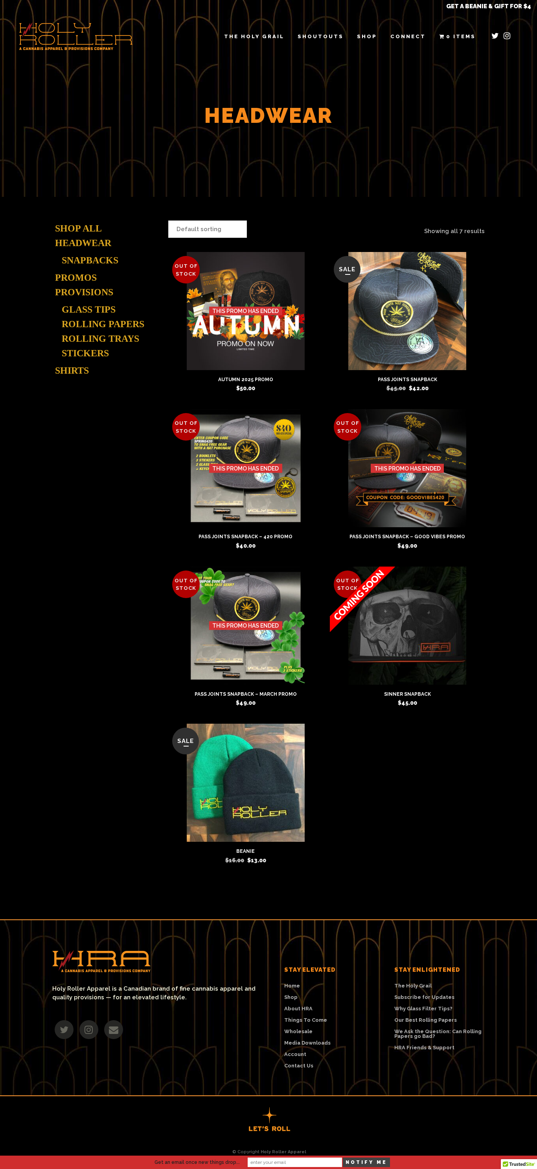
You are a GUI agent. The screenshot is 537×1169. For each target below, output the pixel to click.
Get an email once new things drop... (197, 1162)
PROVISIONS (84, 292)
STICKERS (85, 353)
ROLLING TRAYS (100, 338)
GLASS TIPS (89, 309)
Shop (291, 997)
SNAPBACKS (90, 260)
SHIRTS (72, 370)
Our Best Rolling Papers (425, 1020)
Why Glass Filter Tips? (423, 1008)
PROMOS (76, 277)
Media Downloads (307, 1043)
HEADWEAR (83, 243)
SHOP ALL (78, 228)
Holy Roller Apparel (283, 1151)
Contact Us (298, 1065)
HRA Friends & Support (424, 1047)
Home (292, 986)
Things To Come (305, 1020)
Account (295, 1054)
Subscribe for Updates (424, 997)
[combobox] (207, 229)
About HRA (298, 1008)
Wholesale (298, 1031)
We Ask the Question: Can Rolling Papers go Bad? (438, 1034)
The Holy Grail (413, 986)
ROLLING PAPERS (103, 324)
